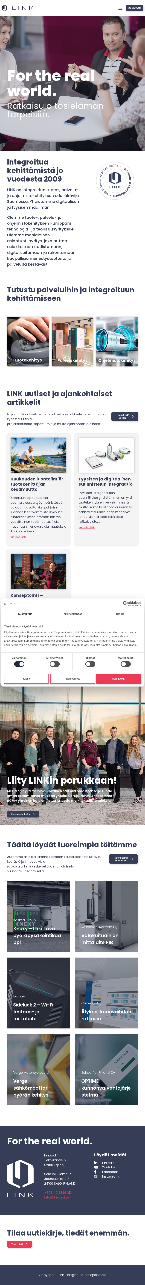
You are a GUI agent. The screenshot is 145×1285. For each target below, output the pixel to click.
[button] (120, 8)
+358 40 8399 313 (58, 1192)
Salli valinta (72, 678)
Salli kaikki (118, 678)
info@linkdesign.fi (57, 1197)
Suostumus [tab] (25, 613)
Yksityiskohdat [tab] (72, 613)
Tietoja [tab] (120, 613)
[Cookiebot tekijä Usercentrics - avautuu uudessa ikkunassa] (125, 603)
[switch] (55, 664)
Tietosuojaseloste (92, 1275)
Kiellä (26, 678)
